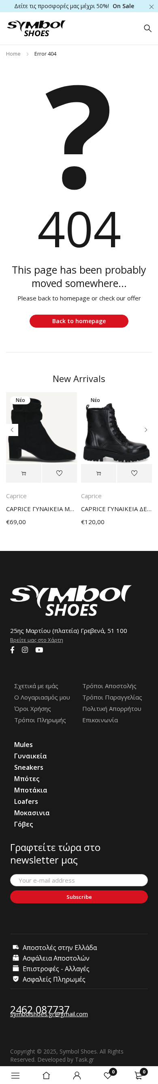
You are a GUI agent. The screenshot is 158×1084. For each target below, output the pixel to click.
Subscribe (79, 896)
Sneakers (28, 767)
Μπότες (26, 778)
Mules (23, 744)
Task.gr (84, 1059)
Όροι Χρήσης (32, 708)
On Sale (123, 6)
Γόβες (23, 824)
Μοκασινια (32, 812)
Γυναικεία (30, 755)
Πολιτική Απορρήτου (111, 708)
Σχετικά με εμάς (36, 686)
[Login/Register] (77, 1075)
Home (13, 53)
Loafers (26, 801)
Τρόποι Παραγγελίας (112, 697)
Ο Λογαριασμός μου (42, 697)
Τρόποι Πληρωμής (40, 720)
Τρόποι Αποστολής (109, 686)
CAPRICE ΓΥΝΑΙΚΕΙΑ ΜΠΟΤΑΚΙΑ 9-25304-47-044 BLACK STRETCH (41, 509)
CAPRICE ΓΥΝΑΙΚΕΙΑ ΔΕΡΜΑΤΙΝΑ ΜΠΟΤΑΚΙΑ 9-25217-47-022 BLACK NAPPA (116, 509)
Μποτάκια (30, 790)
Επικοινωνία (100, 720)
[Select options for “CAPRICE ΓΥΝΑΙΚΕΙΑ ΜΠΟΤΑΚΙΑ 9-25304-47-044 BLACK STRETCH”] (23, 473)
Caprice (16, 496)
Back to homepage (79, 321)
